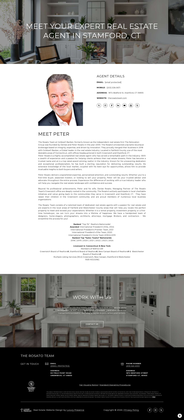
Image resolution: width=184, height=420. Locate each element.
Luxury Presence (75, 410)
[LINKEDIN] (118, 105)
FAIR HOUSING (92, 260)
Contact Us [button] (92, 324)
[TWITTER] (99, 105)
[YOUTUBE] (124, 105)
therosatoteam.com (117, 98)
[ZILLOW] (131, 105)
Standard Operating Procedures (115, 385)
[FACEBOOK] (112, 105)
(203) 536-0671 (113, 88)
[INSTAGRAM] (105, 105)
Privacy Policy (131, 410)
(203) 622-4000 (133, 366)
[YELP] (137, 105)
